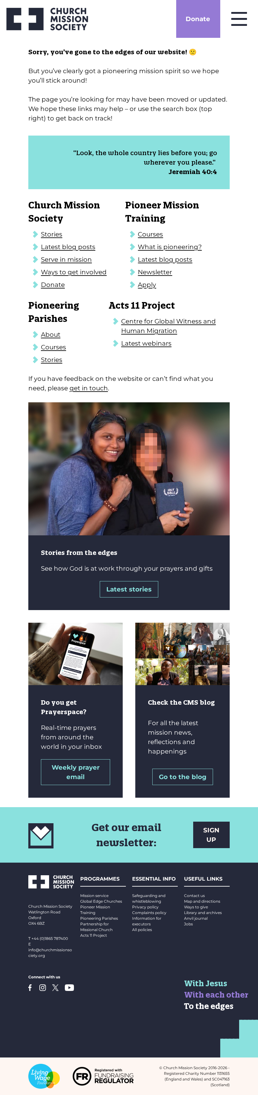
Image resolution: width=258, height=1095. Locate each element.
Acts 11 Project (93, 935)
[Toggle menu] (239, 19)
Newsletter (155, 272)
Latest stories (129, 589)
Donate (198, 19)
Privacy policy (145, 907)
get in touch (89, 388)
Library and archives (203, 912)
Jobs (188, 924)
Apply (147, 284)
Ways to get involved (74, 272)
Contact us (194, 895)
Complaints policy (149, 912)
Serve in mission (66, 259)
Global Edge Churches (101, 901)
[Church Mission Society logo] (47, 19)
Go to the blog (182, 777)
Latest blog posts (68, 247)
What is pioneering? (170, 247)
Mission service (94, 895)
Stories (51, 234)
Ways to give (196, 907)
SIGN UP (211, 834)
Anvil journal (196, 918)
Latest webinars (146, 343)
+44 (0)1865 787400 (49, 938)
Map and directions (202, 901)
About (50, 334)
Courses (150, 234)
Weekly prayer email (76, 772)
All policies (142, 929)
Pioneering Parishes (99, 918)
